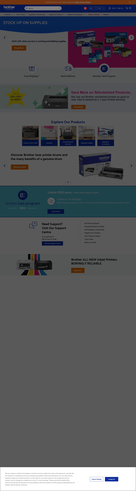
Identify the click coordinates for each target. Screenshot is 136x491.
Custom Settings (96, 479)
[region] (68, 479)
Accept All (111, 479)
